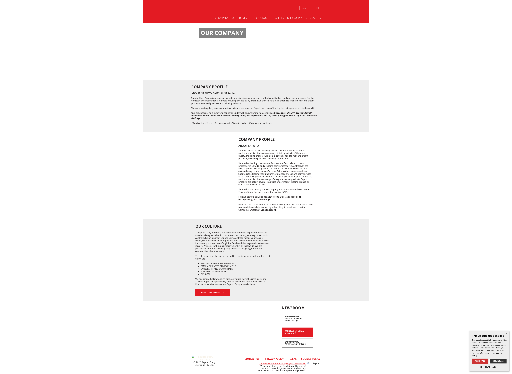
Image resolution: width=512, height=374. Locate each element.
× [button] (506, 334)
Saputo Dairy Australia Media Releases (293, 318)
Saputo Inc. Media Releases (294, 332)
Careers (279, 18)
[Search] (318, 8)
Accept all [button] (480, 361)
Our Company (220, 18)
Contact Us (313, 18)
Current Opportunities (211, 292)
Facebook (293, 196)
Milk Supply (295, 18)
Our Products (261, 18)
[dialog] (489, 351)
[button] (489, 367)
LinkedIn (262, 199)
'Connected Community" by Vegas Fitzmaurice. (282, 363)
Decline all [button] (498, 361)
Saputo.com (267, 209)
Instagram (244, 199)
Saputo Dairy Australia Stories (294, 342)
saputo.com (272, 196)
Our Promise (240, 18)
